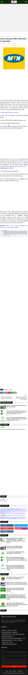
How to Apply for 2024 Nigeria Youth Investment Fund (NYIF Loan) (12, 515)
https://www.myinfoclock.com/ (20, 673)
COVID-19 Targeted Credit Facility (18, 634)
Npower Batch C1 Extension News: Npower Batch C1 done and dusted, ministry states (17, 583)
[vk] (7, 531)
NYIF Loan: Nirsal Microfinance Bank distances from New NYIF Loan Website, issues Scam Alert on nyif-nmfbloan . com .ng (16, 412)
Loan (24, 638)
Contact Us (14, 671)
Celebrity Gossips (5, 642)
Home (1, 36)
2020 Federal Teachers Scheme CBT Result (9, 644)
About (10, 671)
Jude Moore (3, 43)
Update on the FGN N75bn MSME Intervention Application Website (12, 513)
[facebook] (7, 525)
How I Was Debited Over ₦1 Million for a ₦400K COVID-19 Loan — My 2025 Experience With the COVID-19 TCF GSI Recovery (13, 509)
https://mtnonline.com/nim (11, 112)
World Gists (20, 640)
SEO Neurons (9, 673)
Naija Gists (6, 389)
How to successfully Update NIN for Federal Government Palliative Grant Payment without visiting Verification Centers (16, 419)
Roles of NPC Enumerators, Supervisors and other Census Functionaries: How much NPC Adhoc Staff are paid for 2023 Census (16, 597)
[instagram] (21, 528)
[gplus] (7, 528)
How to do (15, 640)
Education (11, 642)
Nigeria (4, 36)
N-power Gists (9, 630)
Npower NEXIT (14, 632)
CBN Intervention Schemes (6, 632)
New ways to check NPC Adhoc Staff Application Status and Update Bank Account (15, 590)
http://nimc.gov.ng (22, 161)
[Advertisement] (14, 16)
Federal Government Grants (6, 634)
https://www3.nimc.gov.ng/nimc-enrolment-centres (13, 166)
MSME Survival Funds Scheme (7, 640)
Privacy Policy (20, 671)
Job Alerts (15, 630)
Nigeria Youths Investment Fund (7, 636)
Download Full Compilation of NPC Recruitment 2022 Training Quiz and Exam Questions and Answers (17, 604)
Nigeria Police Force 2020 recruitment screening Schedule (12, 638)
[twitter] (21, 525)
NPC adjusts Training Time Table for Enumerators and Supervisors (15, 578)
